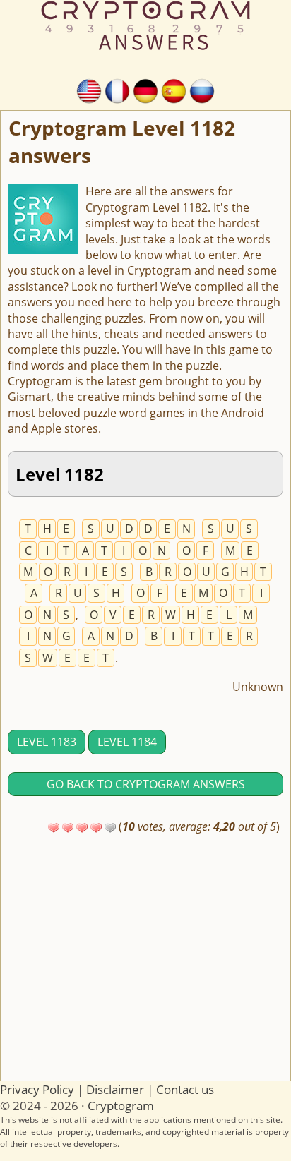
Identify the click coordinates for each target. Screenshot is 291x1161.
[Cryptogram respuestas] (174, 89)
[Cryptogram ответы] (202, 89)
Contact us (185, 1089)
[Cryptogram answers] (89, 89)
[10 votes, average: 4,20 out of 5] (53, 828)
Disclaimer (115, 1089)
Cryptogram (121, 1105)
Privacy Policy (37, 1089)
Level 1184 (127, 742)
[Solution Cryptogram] (117, 89)
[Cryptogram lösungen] (145, 89)
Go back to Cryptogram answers (146, 784)
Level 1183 (46, 742)
